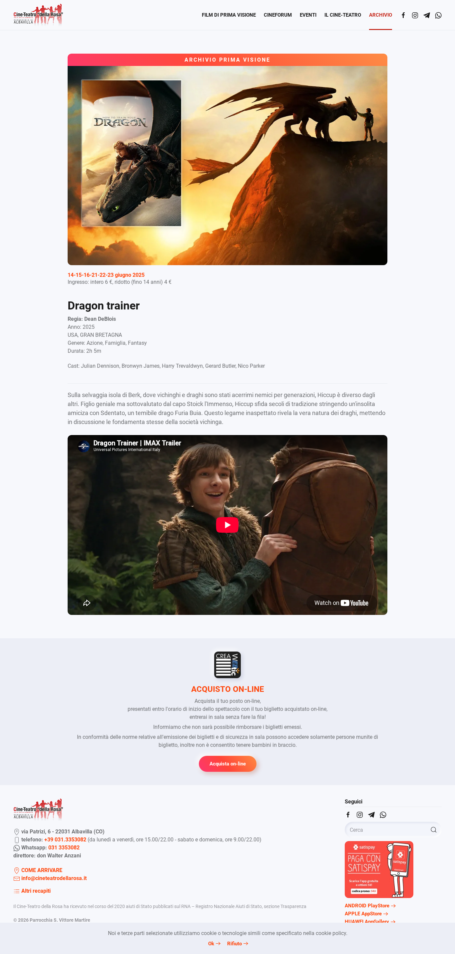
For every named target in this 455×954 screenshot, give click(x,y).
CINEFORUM (278, 15)
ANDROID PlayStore (367, 906)
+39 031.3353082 (65, 839)
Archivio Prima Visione (227, 60)
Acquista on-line (228, 764)
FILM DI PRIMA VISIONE (229, 15)
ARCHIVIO (380, 15)
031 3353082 (64, 847)
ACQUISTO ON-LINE (227, 689)
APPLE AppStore (363, 914)
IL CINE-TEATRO (342, 15)
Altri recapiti (35, 891)
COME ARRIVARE (41, 870)
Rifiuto (234, 944)
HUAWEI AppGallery (367, 922)
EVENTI (308, 15)
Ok (211, 944)
